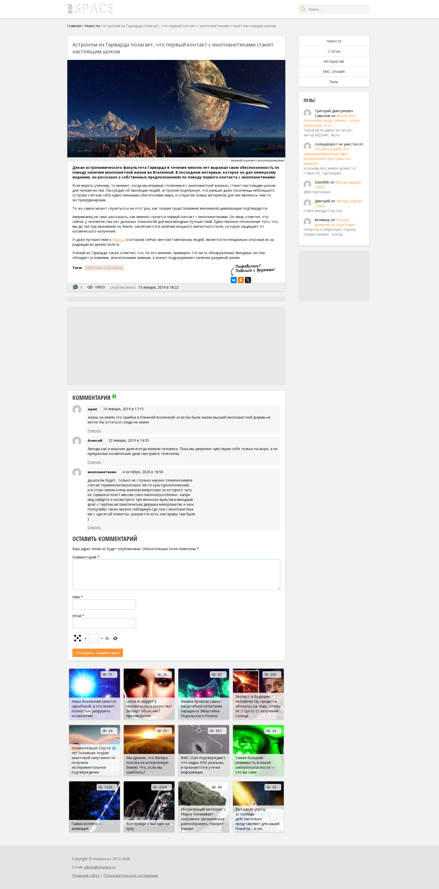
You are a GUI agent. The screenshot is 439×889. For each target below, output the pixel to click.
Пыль (333, 81)
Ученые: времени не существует (335, 222)
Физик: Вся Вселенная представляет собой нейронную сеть (331, 120)
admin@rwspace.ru (99, 867)
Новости (92, 25)
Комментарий (85, 557)
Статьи (334, 51)
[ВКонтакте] (234, 280)
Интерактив (333, 61)
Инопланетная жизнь (104, 267)
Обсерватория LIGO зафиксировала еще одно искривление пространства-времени (328, 156)
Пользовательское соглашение (130, 875)
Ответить (94, 431)
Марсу (118, 239)
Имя (77, 597)
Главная (74, 25)
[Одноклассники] (241, 280)
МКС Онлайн (334, 71)
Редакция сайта (85, 875)
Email (78, 615)
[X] (248, 280)
